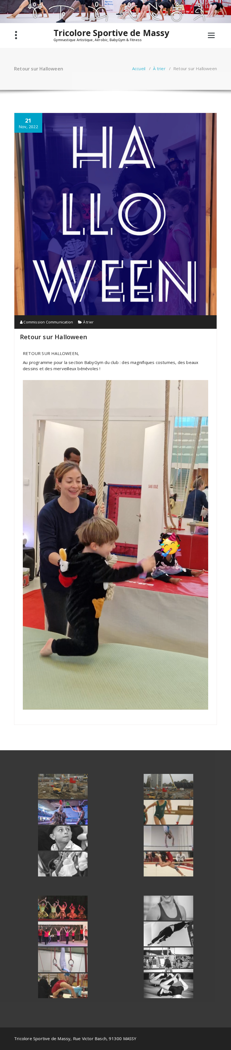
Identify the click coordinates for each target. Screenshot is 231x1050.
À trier (159, 68)
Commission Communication (48, 322)
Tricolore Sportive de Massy (111, 33)
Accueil (138, 68)
